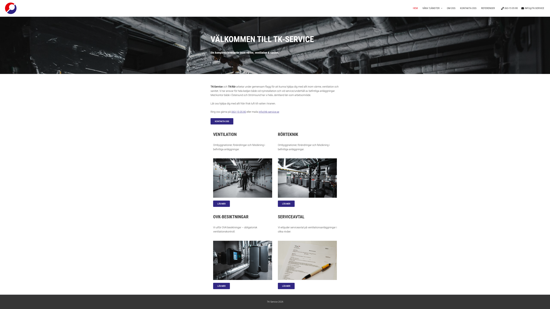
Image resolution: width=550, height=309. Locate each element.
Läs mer (221, 204)
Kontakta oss (468, 8)
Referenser (488, 8)
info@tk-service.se (269, 111)
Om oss (451, 8)
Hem (415, 8)
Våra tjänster (431, 8)
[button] (441, 8)
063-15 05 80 (238, 111)
